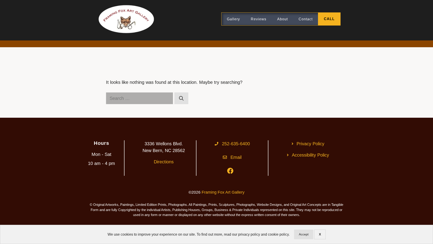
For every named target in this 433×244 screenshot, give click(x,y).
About (282, 19)
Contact (306, 19)
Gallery (233, 19)
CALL (329, 19)
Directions (164, 161)
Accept (304, 234)
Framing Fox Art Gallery (223, 192)
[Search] (181, 98)
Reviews (258, 19)
